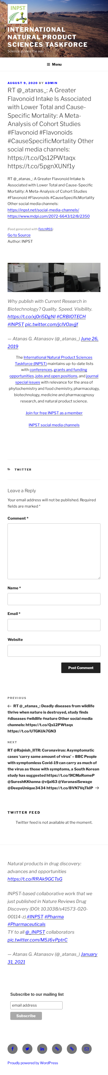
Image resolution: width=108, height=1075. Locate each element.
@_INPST (35, 932)
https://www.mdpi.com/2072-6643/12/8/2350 (49, 216)
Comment (18, 518)
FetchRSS (45, 229)
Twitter (23, 469)
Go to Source (19, 235)
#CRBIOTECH (71, 316)
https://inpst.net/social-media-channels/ (43, 210)
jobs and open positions (56, 376)
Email (14, 613)
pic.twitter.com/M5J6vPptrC (38, 939)
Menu (57, 64)
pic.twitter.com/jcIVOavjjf (51, 324)
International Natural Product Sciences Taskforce (48, 37)
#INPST (16, 324)
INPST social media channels (54, 425)
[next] (94, 277)
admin (51, 83)
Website (15, 639)
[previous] (14, 277)
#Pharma (54, 916)
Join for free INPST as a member (54, 413)
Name (14, 588)
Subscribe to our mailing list (37, 994)
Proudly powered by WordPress (33, 1063)
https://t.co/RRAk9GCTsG (35, 879)
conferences (41, 369)
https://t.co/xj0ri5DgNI (32, 316)
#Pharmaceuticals (26, 924)
